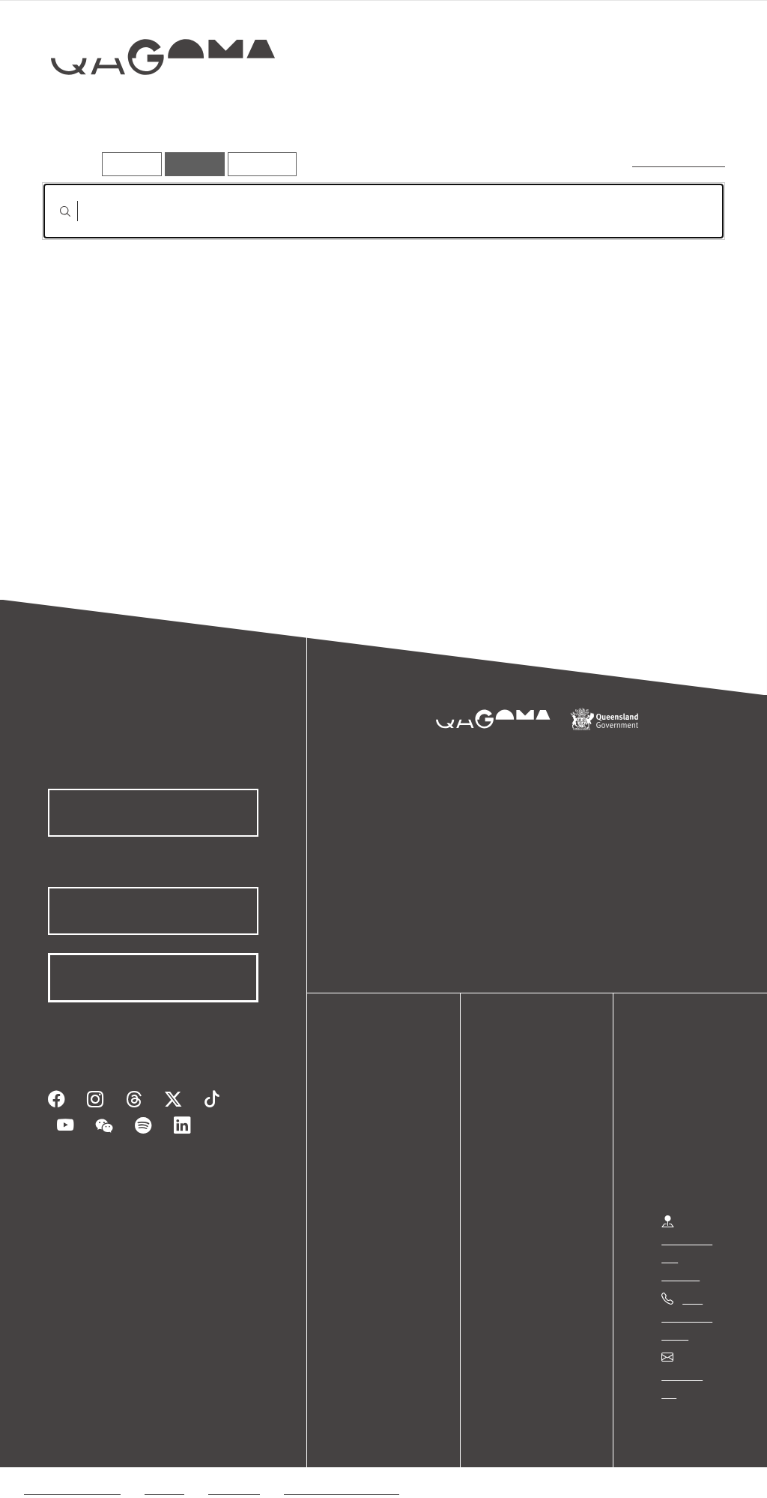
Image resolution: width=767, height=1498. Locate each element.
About (370, 1198)
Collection (156, 105)
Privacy (164, 1471)
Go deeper (689, 110)
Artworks (542, 110)
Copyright (233, 1471)
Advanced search (679, 161)
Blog (367, 1180)
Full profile (70, 410)
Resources (258, 164)
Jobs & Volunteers (72, 1471)
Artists (612, 110)
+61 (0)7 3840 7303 (686, 1316)
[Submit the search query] (53, 211)
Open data (381, 1108)
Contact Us (689, 1375)
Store (369, 1162)
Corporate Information (341, 1471)
